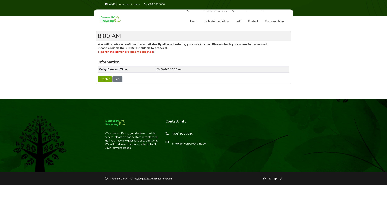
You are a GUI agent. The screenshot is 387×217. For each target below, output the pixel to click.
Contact (253, 21)
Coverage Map (274, 21)
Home (194, 21)
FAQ (238, 21)
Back (117, 79)
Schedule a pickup (217, 21)
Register (105, 79)
